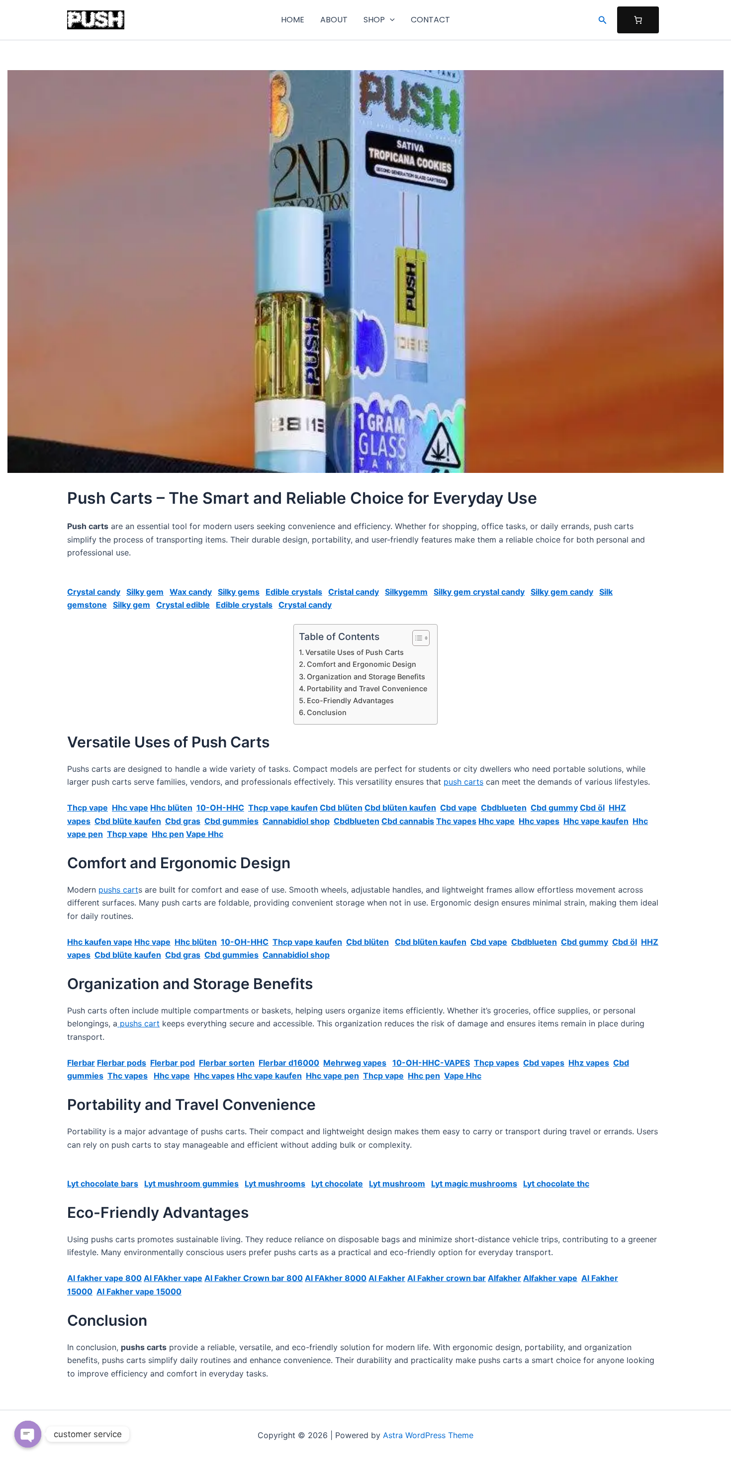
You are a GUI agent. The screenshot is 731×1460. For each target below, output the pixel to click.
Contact (430, 19)
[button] (602, 20)
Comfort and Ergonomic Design (361, 664)
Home (292, 19)
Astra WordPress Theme (428, 1435)
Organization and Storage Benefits (366, 676)
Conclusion (327, 712)
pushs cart (118, 890)
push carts (463, 782)
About (334, 19)
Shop (374, 19)
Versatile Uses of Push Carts (354, 652)
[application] (390, 20)
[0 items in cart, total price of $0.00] (638, 19)
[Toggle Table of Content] (416, 638)
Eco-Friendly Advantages (350, 700)
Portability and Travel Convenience (367, 688)
